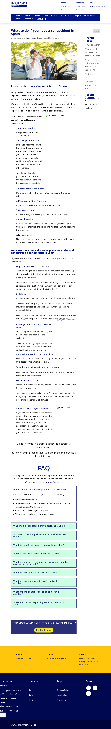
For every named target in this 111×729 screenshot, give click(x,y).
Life (60, 16)
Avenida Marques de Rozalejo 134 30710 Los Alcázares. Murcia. (88, 661)
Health (54, 16)
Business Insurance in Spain (90, 85)
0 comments (54, 38)
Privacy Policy (63, 700)
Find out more (43, 630)
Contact (27, 19)
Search (96, 31)
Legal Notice (62, 695)
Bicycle (78, 16)
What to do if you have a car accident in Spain (92, 52)
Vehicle (27, 16)
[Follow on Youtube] (88, 693)
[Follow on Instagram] (95, 688)
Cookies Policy (63, 690)
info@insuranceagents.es (97, 6)
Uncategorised (43, 38)
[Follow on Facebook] (88, 688)
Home (19, 16)
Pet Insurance (89, 16)
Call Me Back (40, 19)
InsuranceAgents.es (52, 482)
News (18, 19)
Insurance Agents (19, 38)
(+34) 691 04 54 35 (23, 658)
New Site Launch (92, 44)
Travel (45, 16)
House (37, 16)
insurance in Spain (44, 475)
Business (68, 16)
